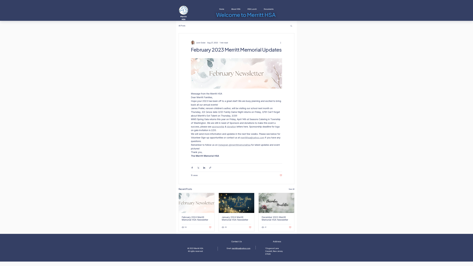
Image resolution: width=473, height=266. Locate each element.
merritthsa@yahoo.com (241, 248)
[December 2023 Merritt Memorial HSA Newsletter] (276, 203)
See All (291, 189)
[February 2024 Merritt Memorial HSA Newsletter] (196, 203)
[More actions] (280, 42)
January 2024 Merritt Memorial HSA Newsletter (235, 218)
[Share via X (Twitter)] (198, 167)
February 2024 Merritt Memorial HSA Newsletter (195, 218)
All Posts (182, 26)
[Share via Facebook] (192, 167)
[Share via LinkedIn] (204, 167)
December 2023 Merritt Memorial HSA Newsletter (275, 218)
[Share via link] (210, 167)
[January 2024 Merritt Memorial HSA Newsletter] (236, 203)
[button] (291, 26)
